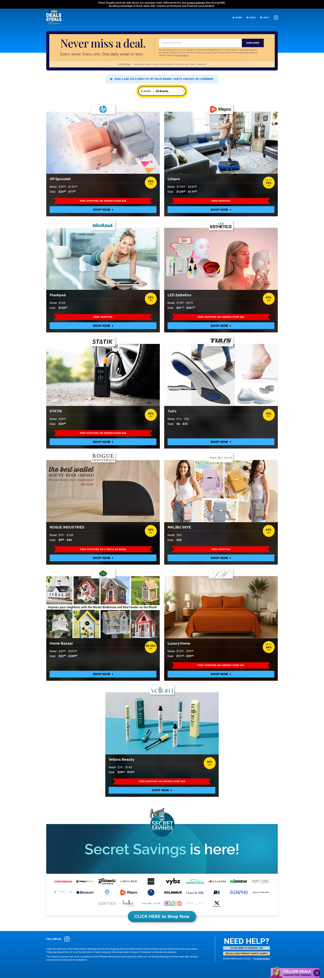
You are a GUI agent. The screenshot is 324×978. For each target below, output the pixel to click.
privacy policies (196, 2)
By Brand (146, 91)
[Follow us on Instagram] (276, 17)
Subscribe (252, 42)
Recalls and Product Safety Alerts (246, 953)
